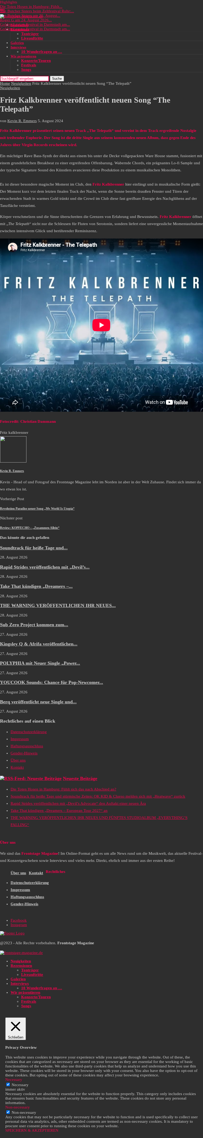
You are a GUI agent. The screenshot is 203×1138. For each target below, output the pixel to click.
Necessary (20, 1085)
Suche (57, 79)
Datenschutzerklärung (29, 732)
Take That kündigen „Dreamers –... (36, 586)
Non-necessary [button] (17, 1107)
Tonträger (30, 34)
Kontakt (17, 767)
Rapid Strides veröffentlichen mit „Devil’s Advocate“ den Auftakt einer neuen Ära (78, 803)
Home (5, 83)
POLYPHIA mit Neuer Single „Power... (40, 663)
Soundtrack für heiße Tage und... (34, 547)
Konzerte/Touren (36, 60)
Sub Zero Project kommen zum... (34, 624)
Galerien (17, 43)
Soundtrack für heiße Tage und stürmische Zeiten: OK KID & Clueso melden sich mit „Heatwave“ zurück (98, 796)
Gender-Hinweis (24, 753)
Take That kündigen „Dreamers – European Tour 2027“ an (59, 810)
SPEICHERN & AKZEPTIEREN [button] (31, 1130)
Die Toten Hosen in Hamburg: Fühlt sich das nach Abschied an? (63, 789)
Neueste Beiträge (80, 778)
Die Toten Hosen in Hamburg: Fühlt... (31, 6)
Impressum (20, 739)
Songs (26, 69)
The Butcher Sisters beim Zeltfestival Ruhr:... (37, 11)
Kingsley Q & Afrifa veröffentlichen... (38, 644)
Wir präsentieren (23, 56)
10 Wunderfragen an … (41, 51)
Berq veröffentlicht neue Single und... (38, 701)
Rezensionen (20, 29)
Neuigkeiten (19, 25)
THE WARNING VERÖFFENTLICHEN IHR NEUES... (58, 605)
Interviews (18, 47)
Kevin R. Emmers (22, 121)
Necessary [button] (13, 1079)
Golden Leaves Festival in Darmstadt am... (35, 24)
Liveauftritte (32, 38)
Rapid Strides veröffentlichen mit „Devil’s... (45, 567)
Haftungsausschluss (27, 746)
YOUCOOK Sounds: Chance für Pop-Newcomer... (51, 682)
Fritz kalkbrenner (14, 432)
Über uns (18, 760)
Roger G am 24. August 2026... (26, 20)
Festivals (28, 65)
